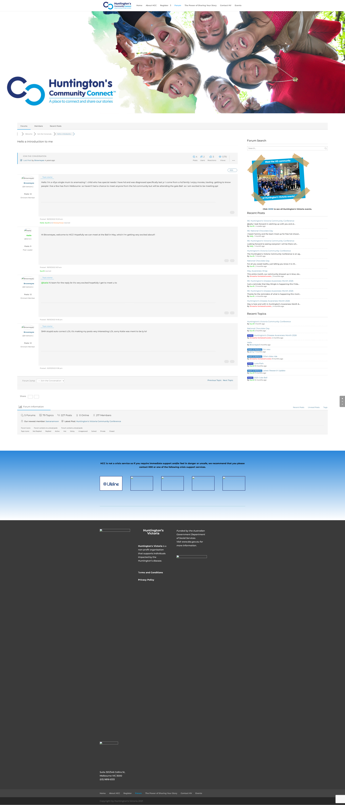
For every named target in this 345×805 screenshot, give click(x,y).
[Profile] (25, 190)
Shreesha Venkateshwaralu (260, 276)
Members (38, 126)
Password (221, 547)
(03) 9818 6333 (107, 779)
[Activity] (27, 190)
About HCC (151, 5)
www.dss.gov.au (190, 541)
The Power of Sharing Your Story (201, 5)
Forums (23, 126)
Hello (249, 342)
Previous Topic (214, 380)
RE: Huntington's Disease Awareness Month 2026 (270, 281)
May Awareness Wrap (257, 271)
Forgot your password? (230, 575)
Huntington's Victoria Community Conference (269, 251)
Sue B (47, 223)
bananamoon (52, 421)
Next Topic (228, 380)
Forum (178, 5)
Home (139, 5)
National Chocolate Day (258, 261)
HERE (271, 209)
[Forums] (19, 134)
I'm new (266, 349)
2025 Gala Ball (260, 377)
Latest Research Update (274, 370)
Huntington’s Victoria (153, 532)
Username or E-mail (226, 535)
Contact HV (225, 5)
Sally (251, 236)
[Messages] (30, 190)
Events (238, 5)
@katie (44, 282)
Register (164, 5)
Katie (42, 223)
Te (150, 572)
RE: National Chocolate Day (260, 231)
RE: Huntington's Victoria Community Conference (270, 221)
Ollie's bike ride (270, 356)
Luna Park (258, 363)
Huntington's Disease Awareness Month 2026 (268, 301)
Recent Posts (55, 126)
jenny (252, 352)
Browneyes (39, 160)
